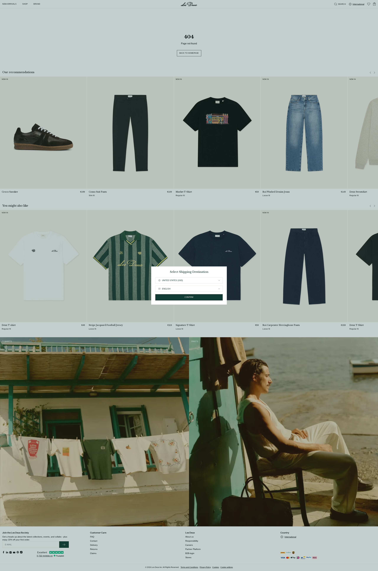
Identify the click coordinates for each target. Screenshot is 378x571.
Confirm (189, 297)
